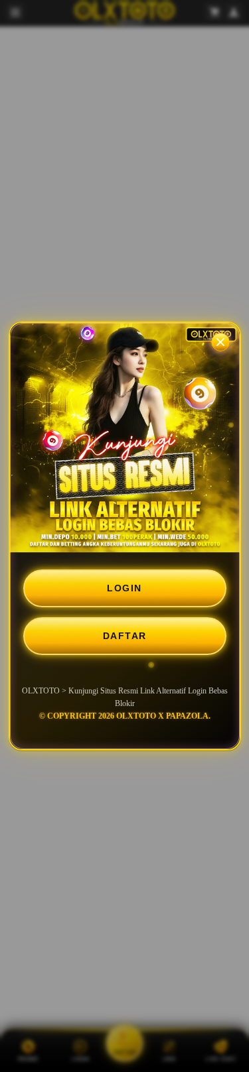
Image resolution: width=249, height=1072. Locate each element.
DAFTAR (125, 635)
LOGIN (124, 588)
